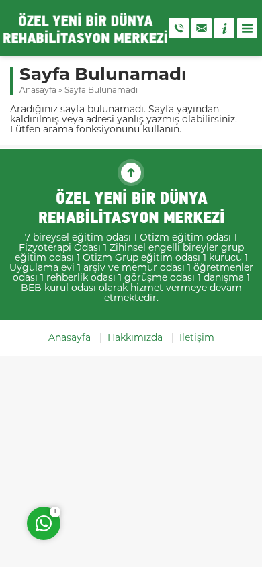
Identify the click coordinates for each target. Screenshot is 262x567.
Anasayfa (37, 91)
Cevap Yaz (127, 469)
